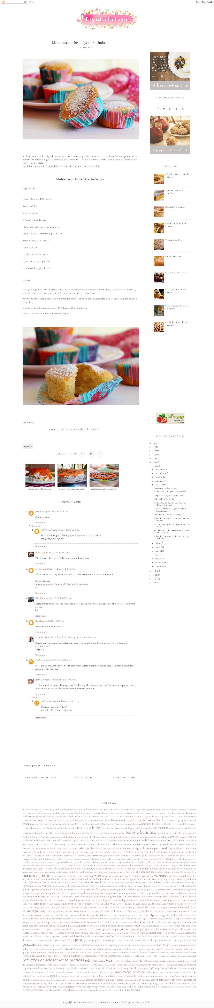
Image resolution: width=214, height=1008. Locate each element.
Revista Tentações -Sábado (110, 965)
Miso (54, 919)
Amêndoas (49, 816)
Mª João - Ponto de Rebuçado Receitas (53, 637)
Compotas (161, 852)
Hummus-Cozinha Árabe (77, 897)
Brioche (178, 833)
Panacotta (59, 929)
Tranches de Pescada (130, 984)
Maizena (110, 907)
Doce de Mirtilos (167, 869)
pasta (170, 936)
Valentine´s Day (189, 983)
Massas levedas (42, 915)
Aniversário (80, 817)
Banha (55, 824)
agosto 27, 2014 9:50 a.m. (56, 512)
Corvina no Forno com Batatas (175, 225)
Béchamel (51, 828)
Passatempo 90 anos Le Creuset (38, 936)
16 (154, 458)
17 (154, 454)
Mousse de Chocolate (100, 922)
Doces (35, 872)
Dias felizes (184, 866)
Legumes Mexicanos (112, 900)
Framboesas (35, 886)
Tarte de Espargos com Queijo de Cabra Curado (172, 525)
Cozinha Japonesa (95, 859)
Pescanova (32, 944)
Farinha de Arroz (108, 879)
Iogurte (97, 897)
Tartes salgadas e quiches (166, 980)
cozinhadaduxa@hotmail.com (170, 97)
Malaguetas (121, 907)
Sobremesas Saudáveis (179, 972)
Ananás (70, 817)
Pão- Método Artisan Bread (159, 929)
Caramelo (56, 841)
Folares (157, 883)
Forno (26, 886)
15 (154, 462)
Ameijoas (37, 817)
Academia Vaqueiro (101, 810)
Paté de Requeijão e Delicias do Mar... (40, 489)
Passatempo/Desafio (86, 936)
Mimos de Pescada (32, 919)
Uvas (163, 983)
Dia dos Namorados (123, 866)
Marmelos (66, 911)
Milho (173, 915)
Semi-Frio (62, 972)
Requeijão (142, 961)
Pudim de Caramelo (113, 949)
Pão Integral (137, 929)
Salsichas (74, 968)
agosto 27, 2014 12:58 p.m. (59, 598)
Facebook (95, 429)
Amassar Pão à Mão (185, 813)
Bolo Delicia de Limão (164, 499)
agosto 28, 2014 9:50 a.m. (84, 637)
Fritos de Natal (75, 886)
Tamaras (109, 980)
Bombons (161, 833)
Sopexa (61, 976)
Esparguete (118, 876)
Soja (194, 972)
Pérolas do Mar (164, 940)
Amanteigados (151, 813)
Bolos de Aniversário (114, 833)
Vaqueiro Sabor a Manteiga (47, 987)
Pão (117, 929)
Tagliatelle (99, 980)
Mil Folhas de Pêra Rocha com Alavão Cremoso (171, 537)
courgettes (104, 856)
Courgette (93, 855)
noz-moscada (127, 926)
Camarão (173, 837)
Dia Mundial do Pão (167, 866)
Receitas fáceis (173, 953)
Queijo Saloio (93, 166)
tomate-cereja (92, 984)
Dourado (65, 872)
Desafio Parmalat (179, 862)
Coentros (65, 852)
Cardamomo (96, 841)
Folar (151, 882)
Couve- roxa (148, 856)
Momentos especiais (175, 919)
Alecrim (26, 813)
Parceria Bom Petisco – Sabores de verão (52, 933)
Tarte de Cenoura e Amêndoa (174, 192)
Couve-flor (174, 856)
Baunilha (146, 824)
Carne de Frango (146, 840)
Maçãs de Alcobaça (70, 907)
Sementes (52, 972)
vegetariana (69, 987)
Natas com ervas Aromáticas (37, 926)
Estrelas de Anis (40, 879)
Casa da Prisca (37, 844)
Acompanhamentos (127, 810)
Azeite (124, 820)
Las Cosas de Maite (141, 1002)
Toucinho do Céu (173, 240)
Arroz (42, 820)
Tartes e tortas (140, 979)
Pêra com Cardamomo (129, 940)
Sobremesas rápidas (156, 972)
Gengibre (28, 893)
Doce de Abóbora (104, 869)
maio (157, 551)
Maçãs (55, 907)
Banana (27, 824)
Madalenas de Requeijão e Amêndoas (171, 491)
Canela (192, 837)
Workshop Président (33, 990)
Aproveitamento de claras (101, 817)
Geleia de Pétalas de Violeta (151, 890)
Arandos (138, 817)
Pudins (127, 949)
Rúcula (155, 965)
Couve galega (135, 856)
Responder (40, 523)
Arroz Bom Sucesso (56, 820)
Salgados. (27, 968)
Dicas (193, 865)
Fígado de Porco (69, 882)
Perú (182, 940)
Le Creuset (51, 900)
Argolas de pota (151, 816)
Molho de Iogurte (80, 919)
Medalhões (68, 915)
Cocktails (49, 852)
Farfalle (52, 879)
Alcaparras (190, 810)
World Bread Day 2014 (102, 990)
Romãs (142, 965)
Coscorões (76, 856)
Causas (74, 844)
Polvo (112, 945)
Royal (148, 965)
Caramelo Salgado (70, 840)
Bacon (172, 820)
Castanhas (54, 844)
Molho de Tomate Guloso (139, 919)
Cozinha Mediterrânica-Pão (139, 859)
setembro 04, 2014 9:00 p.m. (62, 680)
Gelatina (104, 890)
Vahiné (170, 983)
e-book (80, 872)
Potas (131, 945)
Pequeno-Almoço (101, 940)
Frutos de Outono (118, 886)
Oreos (193, 926)
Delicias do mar (161, 862)
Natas (193, 922)
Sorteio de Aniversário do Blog (89, 976)
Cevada (173, 844)
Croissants (95, 862)
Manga (131, 907)
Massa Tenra (172, 911)
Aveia (104, 820)
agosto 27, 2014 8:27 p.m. (53, 621)
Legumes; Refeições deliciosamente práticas (147, 900)
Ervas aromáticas (82, 876)
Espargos (107, 876)
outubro (159, 477)
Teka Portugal (188, 980)
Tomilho (105, 984)
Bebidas (156, 824)
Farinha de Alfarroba (67, 879)
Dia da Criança (55, 865)
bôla (155, 828)
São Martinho (95, 968)
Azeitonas (133, 820)
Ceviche (181, 844)
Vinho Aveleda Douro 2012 (113, 987)
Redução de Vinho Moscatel (182, 956)
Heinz (181, 893)
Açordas (141, 810)
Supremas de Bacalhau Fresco (47, 980)
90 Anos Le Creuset (32, 810)
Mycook (167, 922)
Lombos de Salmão (176, 904)
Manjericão (142, 907)
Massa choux (86, 911)
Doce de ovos (184, 869)
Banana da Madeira (41, 824)
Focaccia (144, 882)
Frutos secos (163, 886)
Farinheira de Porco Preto (165, 879)
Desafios (35, 866)
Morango (36, 922)
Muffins (141, 922)
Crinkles (65, 862)
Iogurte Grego (108, 897)
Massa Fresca (127, 911)
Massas (183, 911)
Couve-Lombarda (188, 856)
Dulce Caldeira (48, 530)
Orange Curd (178, 926)
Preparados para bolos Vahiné (49, 949)
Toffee (68, 984)
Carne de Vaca (182, 840)
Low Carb (191, 904)
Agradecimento (177, 810)
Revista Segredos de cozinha (83, 965)
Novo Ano (96, 926)
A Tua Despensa (65, 810)
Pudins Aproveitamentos (143, 949)
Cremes (49, 862)
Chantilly (191, 845)
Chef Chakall (63, 848)
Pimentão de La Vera (71, 945)
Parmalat (151, 933)
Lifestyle (95, 904)
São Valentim (109, 968)
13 (154, 571)
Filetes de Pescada (93, 883)
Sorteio (69, 976)
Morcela (57, 922)
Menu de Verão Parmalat (125, 915)
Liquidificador (154, 904)
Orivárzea (27, 929)
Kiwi (143, 897)
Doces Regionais (46, 872)
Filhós (105, 882)
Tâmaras (119, 980)
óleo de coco (166, 926)
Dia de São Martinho (83, 865)
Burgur (77, 837)
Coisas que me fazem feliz (97, 852)
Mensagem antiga (125, 777)
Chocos (171, 849)
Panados (69, 929)
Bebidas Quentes (37, 828)
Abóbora (86, 810)
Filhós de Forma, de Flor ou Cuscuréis (178, 324)
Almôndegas (113, 813)
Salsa (67, 968)
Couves (26, 859)
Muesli (132, 922)
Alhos (104, 813)
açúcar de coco (153, 810)
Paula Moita (41, 660)
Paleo (50, 929)
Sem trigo (191, 968)
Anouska (39, 552)
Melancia (108, 915)
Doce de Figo (138, 869)
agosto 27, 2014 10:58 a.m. (56, 552)
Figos (80, 883)
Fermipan (56, 883)
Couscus (124, 856)
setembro (160, 481)
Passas (179, 933)
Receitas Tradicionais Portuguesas (80, 956)
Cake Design (124, 837)
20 (154, 443)
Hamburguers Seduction (165, 488)
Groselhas (103, 893)
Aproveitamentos (124, 817)
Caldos (164, 837)
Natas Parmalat (61, 926)
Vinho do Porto (135, 987)
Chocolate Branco (94, 849)
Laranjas (27, 900)
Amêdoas (27, 817)
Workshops (68, 990)
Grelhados (86, 893)
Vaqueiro (27, 987)
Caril (105, 840)
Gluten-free (43, 893)
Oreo (188, 926)
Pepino (87, 940)
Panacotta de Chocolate (176, 273)
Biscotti (124, 828)
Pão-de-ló (180, 929)
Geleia (113, 890)
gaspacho (85, 890)
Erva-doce (67, 876)
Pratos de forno (160, 945)
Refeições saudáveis (99, 960)
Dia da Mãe (67, 865)
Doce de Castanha (122, 869)
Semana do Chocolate (34, 972)
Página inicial (84, 777)
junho (158, 547)
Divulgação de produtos (58, 869)
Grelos (94, 893)
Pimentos (87, 945)
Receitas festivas (188, 953)
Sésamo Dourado (75, 972)
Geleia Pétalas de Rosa (177, 890)
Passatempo (189, 933)
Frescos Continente (59, 886)
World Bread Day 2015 (124, 990)
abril (157, 555)
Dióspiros (27, 869)
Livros (163, 904)
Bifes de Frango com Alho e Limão (177, 176)
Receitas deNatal (158, 953)
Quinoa (98, 953)
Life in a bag (84, 904)
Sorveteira (110, 976)
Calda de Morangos (140, 837)
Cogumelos (76, 852)
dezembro (160, 469)
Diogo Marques (42, 569)
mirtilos (47, 919)
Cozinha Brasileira (63, 859)
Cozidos (33, 859)
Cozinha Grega (80, 859)
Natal (187, 922)
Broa (185, 833)
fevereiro (159, 562)
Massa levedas (142, 911)
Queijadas (176, 949)
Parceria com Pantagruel (88, 933)
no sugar (74, 926)
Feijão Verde (35, 883)
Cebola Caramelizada (89, 845)
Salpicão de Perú (55, 968)
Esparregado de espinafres (139, 876)
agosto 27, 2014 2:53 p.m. (67, 530)
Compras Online (175, 852)
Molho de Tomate (118, 919)
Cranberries (28, 862)
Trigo (144, 984)
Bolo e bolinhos (63, 833)
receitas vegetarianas (110, 956)
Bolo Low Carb (79, 833)
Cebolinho (117, 845)
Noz (104, 926)
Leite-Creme (54, 904)
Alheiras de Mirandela (49, 813)
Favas (180, 879)
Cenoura (128, 845)
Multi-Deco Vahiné (154, 922)
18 (154, 451)
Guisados (114, 893)
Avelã (38, 621)
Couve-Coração (161, 856)
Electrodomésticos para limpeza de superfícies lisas (110, 872)
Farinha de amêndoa (88, 879)
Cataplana (65, 844)
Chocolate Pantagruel (154, 848)
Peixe (79, 940)
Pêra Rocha (148, 940)
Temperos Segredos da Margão (48, 984)
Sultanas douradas (148, 976)
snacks (95, 972)
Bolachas (163, 828)
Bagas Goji (180, 820)
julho (157, 543)
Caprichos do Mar (42, 841)
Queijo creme (29, 953)
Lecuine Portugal (66, 900)
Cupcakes (148, 862)
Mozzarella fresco (119, 922)
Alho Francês (67, 813)
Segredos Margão (164, 968)
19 (154, 447)
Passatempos (159, 936)
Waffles (147, 987)
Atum (79, 820)
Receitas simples (52, 956)
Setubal (87, 972)
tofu (74, 983)
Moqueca (27, 922)
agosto (158, 485)
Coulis (83, 856)
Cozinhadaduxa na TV (185, 859)
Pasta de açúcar (181, 936)
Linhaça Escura (140, 904)
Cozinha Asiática (46, 859)
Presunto (70, 949)
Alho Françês (80, 813)
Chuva (42, 852)
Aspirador (71, 820)
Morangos (46, 922)
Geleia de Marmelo (126, 890)
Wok (154, 987)
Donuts (57, 872)
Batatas (128, 824)
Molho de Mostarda (99, 919)
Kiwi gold (150, 897)
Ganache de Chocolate (51, 890)
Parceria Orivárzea (135, 933)
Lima (102, 904)
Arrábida (34, 820)
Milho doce (184, 915)
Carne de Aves (130, 841)
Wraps (138, 990)
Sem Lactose (180, 968)
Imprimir (27, 446)
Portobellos (121, 945)
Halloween (159, 893)
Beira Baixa (62, 828)
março (158, 558)
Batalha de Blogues (84, 824)
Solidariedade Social (32, 976)
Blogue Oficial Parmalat (140, 828)
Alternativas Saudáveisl (132, 813)
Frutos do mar (150, 886)
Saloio (44, 968)
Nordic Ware (85, 926)
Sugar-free (132, 976)
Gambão (35, 890)
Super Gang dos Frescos (169, 976)
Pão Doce (125, 929)
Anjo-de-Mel (41, 680)
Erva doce (56, 876)
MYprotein (177, 922)
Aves (117, 820)
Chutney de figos (31, 852)
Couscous (115, 856)
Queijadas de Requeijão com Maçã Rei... (104, 489)
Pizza (105, 945)
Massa (76, 911)
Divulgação (39, 869)
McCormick (57, 915)
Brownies (44, 837)
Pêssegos (47, 945)
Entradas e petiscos (36, 875)
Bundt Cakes (67, 837)
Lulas (25, 907)
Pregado (174, 945)
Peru (176, 940)
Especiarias (160, 876)
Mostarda (76, 922)
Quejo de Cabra (86, 953)
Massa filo (98, 911)
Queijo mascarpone (47, 953)
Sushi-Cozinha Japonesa (73, 980)
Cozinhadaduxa (89, 1002)
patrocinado (46, 940)
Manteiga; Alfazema (167, 907)
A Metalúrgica (49, 810)
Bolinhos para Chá (178, 828)
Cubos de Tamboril (134, 862)
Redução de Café (130, 956)
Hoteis (43, 897)
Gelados (95, 890)
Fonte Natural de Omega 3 (183, 882)
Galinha (27, 890)
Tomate (80, 983)
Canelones (27, 840)
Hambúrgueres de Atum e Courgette (177, 307)
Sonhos (46, 976)
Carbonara (84, 840)
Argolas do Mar (168, 817)
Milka (193, 915)
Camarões (183, 837)
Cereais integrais (160, 845)
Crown (104, 862)
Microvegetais (162, 915)
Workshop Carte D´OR (168, 987)
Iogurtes (122, 896)
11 (154, 579)
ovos (43, 929)
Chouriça (180, 849)
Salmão (36, 968)
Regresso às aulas (121, 961)
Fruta (85, 886)
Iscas (130, 897)
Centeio (137, 845)
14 (154, 466)
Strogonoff (121, 976)
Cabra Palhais (99, 837)
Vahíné (177, 983)
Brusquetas (55, 837)
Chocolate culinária (113, 848)
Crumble (112, 862)
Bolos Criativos (95, 833)
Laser (42, 900)
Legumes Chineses (94, 900)
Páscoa (172, 933)
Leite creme (28, 904)
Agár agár (165, 810)
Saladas (181, 965)
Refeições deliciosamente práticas (53, 960)
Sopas (53, 976)
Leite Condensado (187, 900)
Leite (175, 900)
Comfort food (148, 852)
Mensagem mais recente (40, 777)
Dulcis (73, 872)
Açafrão (114, 810)
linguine (129, 904)
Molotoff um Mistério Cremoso (175, 208)
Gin (34, 893)
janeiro (158, 566)
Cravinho (40, 862)
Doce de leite (151, 869)
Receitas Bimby (121, 953)
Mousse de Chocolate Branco (175, 291)
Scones (120, 968)
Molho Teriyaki (158, 919)
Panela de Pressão (93, 929)
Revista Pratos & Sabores (57, 965)
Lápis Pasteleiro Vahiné (175, 897)
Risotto (135, 965)
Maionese (101, 907)
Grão (52, 893)
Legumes (80, 900)
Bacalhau (144, 820)
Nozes (137, 926)
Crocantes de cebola (79, 862)
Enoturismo (168, 872)
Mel (101, 915)
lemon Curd (67, 904)
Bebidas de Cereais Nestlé (173, 824)
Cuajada (120, 862)
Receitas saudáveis (32, 956)
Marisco (43, 911)
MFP (151, 915)
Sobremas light (106, 972)
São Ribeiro (40, 598)
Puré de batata (163, 949)
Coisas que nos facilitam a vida (126, 852)
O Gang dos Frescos (150, 926)
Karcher (136, 897)
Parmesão (162, 933)
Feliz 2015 (46, 882)
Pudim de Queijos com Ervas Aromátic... (72, 489)
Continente (58, 856)
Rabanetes (107, 953)
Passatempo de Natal (64, 936)
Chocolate (77, 848)
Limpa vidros (118, 904)
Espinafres (172, 876)
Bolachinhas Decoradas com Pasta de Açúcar (171, 519)
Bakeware (191, 820)
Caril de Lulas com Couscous (167, 514)
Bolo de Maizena (173, 256)
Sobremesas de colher (130, 972)
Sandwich (83, 968)
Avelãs (111, 820)
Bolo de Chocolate (44, 833)
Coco (57, 852)
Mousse (85, 922)
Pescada (191, 940)
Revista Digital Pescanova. (167, 961)
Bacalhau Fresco (160, 820)
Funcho (192, 886)
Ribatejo (127, 965)
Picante (56, 945)
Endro (159, 872)
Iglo (90, 897)
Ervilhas (96, 876)
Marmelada (54, 911)
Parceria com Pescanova (113, 933)
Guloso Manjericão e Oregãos (140, 893)
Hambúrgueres (172, 893)
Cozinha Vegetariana (164, 859)
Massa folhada (111, 911)
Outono (36, 929)
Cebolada (106, 845)
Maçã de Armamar (43, 907)
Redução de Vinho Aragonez (154, 956)
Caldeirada (155, 837)
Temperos (27, 983)
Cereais (146, 845)
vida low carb (83, 987)
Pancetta (78, 929)
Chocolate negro (132, 849)
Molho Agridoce (63, 919)
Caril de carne (115, 840)
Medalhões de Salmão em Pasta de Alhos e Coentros (170, 504)
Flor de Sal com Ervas (130, 882)
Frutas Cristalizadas (99, 886)
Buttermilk (86, 837)
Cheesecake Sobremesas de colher (39, 848)
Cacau (109, 837)
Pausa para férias (64, 940)
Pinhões (97, 945)
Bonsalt (169, 833)
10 (154, 582)
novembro (160, 473)
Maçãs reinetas (88, 907)
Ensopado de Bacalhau (185, 872)
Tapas (126, 980)
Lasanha (35, 900)
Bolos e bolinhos (141, 832)
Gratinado (75, 893)
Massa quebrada (158, 911)
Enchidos (151, 872)
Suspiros (88, 980)
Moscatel (65, 922)
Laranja (192, 896)
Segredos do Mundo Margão (139, 968)
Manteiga (152, 907)
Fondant (166, 883)
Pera (114, 940)
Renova (133, 961)
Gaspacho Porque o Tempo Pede (169, 495)
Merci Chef (143, 915)
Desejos (44, 865)
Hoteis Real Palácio (56, 897)
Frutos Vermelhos (179, 886)
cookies (67, 856)
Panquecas (108, 929)
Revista (151, 961)
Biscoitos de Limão (111, 828)
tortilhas (114, 983)
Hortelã (36, 897)
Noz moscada (113, 926)
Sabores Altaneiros (168, 965)
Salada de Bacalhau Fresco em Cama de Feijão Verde (172, 531)
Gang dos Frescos (72, 890)
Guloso (122, 893)
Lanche (159, 897)
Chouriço (191, 849)
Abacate (78, 810)
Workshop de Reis (187, 987)
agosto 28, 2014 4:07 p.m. (59, 660)
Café (115, 837)
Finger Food (113, 882)
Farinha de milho (145, 879)
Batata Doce (100, 824)
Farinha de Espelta (126, 879)
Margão (32, 911)
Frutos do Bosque (136, 886)
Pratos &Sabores (142, 945)
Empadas (140, 872)
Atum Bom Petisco (91, 820)
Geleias (192, 890)
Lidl (75, 904)
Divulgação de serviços (83, 869)
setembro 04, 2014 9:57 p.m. (69, 701)
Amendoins (60, 816)
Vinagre (96, 987)
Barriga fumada (66, 824)
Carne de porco (164, 840)
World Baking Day (83, 990)
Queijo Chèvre (188, 949)
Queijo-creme (64, 953)
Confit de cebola (45, 856)
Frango (45, 886)
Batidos (137, 824)
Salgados (191, 965)
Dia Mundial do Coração (145, 865)
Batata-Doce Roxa (115, 824)
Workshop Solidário (53, 990)
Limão (108, 904)
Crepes (57, 862)
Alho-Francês (93, 813)
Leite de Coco (41, 904)
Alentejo (34, 813)
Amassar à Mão (167, 813)
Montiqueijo (190, 919)
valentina (39, 512)
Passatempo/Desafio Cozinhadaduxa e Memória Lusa (124, 936)
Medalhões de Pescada (86, 915)
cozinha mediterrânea (114, 859)
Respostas (36, 526)
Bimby (96, 827)
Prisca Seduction (95, 949)
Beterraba (86, 828)
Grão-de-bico (62, 893)
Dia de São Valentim (103, 865)
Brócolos (34, 837)
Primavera (81, 949)
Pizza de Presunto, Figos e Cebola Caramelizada (170, 510)
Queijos (75, 953)
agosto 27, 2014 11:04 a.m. (62, 569)
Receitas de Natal (139, 953)
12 (154, 575)
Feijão (187, 879)
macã (30, 907)
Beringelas (74, 828)
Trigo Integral (153, 983)
